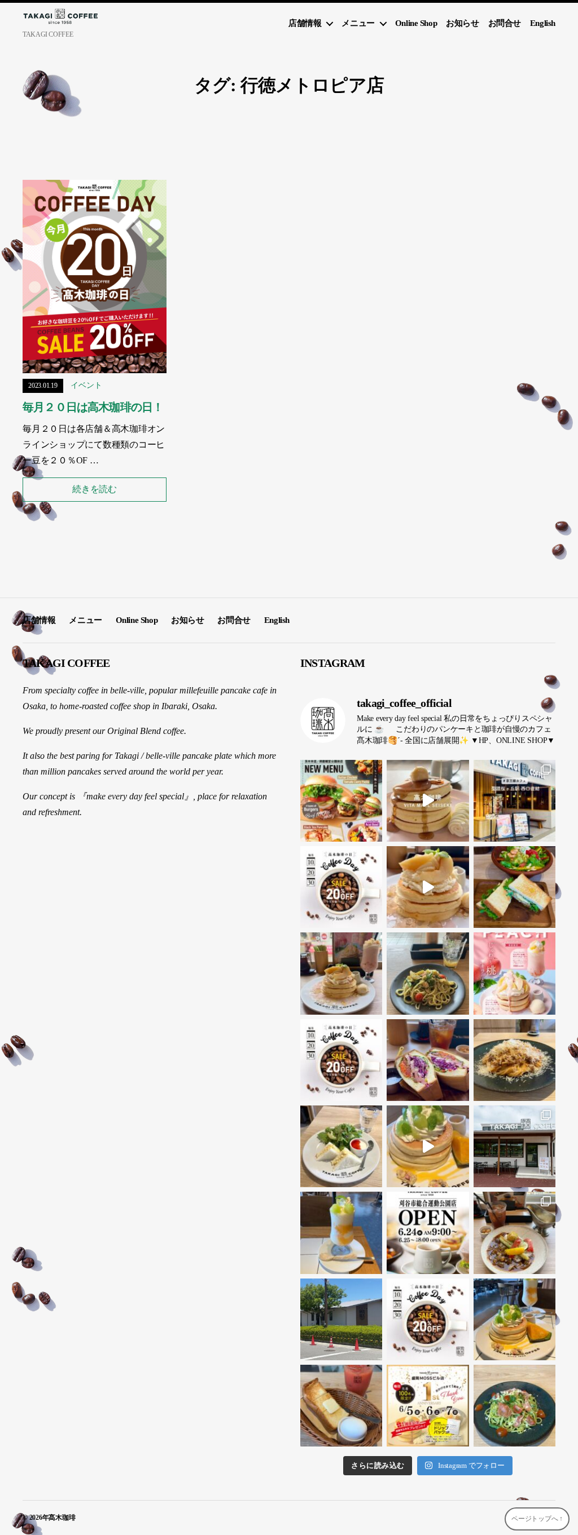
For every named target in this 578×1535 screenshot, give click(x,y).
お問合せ (504, 23)
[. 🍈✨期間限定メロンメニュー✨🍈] (427, 1146)
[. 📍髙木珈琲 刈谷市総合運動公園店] (514, 1146)
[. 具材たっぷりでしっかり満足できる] (427, 1060)
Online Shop (416, 23)
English (542, 23)
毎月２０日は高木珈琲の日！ (93, 407)
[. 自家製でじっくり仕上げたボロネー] (514, 1060)
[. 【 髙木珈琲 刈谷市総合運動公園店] (427, 1232)
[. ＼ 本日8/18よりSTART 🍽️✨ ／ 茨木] (341, 801)
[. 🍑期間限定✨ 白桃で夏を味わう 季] (514, 973)
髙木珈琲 (62, 1517)
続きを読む (94, 489)
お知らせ (462, 23)
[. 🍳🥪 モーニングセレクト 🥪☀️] (341, 1146)
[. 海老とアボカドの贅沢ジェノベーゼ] (427, 973)
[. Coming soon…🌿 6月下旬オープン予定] (341, 1319)
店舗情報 (304, 23)
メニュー (357, 23)
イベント (86, 385)
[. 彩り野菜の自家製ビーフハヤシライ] (514, 1232)
